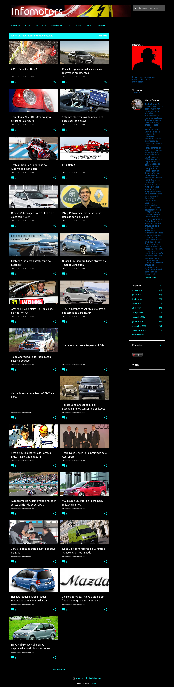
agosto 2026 (137, 290)
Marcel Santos (152, 100)
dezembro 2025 (139, 326)
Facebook (102, 26)
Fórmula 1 (15, 26)
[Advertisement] (119, 79)
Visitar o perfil (150, 278)
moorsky (94, 683)
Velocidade (41, 26)
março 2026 (137, 312)
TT (69, 26)
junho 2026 (137, 299)
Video (89, 26)
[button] (54, 82)
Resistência (56, 26)
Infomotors (37, 11)
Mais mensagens (59, 669)
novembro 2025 (139, 330)
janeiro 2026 (137, 321)
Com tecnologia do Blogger (89, 678)
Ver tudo (103, 36)
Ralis (27, 26)
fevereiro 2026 (138, 317)
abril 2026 (136, 308)
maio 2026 (137, 304)
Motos (78, 26)
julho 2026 (137, 295)
